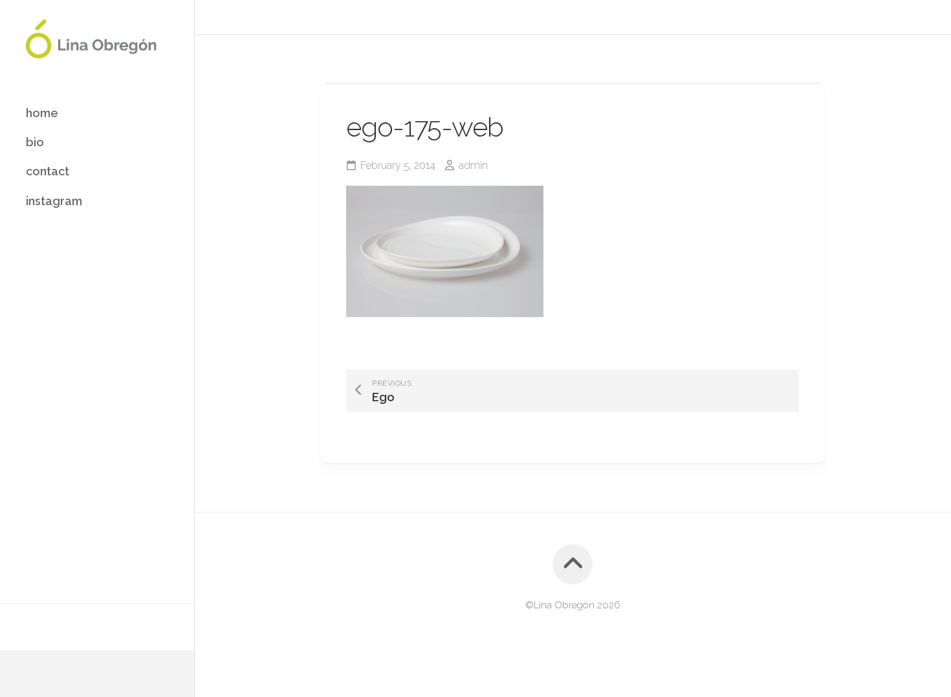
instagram (54, 201)
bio (35, 142)
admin (473, 165)
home (42, 113)
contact (47, 171)
